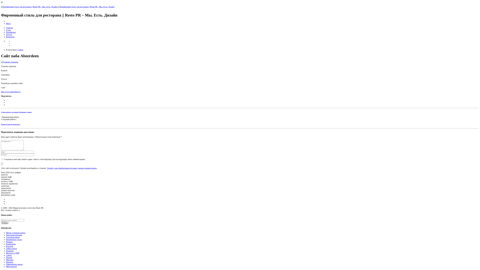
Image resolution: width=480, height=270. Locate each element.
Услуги (9, 35)
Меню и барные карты (15, 233)
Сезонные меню (13, 237)
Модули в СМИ (12, 253)
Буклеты (9, 246)
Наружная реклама (14, 235)
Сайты (20, 50)
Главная (9, 28)
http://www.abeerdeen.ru (10, 92)
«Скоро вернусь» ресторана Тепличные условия (16, 112)
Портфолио (11, 32)
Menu (8, 23)
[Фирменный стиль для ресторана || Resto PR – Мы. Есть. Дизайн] (57, 7)
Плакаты (10, 251)
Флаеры (9, 242)
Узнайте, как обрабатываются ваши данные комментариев (72, 168)
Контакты (10, 37)
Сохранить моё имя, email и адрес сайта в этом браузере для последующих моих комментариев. (44, 159)
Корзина (9, 262)
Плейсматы (11, 244)
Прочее (9, 257)
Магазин (9, 260)
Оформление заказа (14, 264)
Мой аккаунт (11, 267)
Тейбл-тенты (11, 249)
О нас (8, 30)
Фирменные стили (14, 239)
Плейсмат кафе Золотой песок (10, 124)
